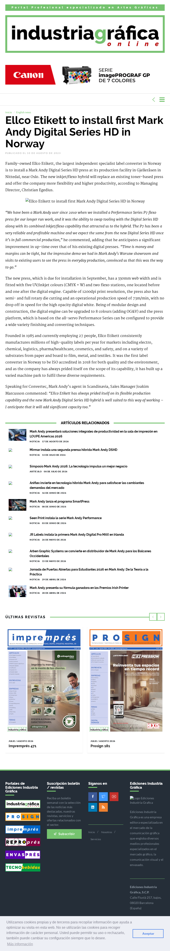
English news (23, 112)
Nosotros (106, 832)
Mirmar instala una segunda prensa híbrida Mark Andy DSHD (73, 450)
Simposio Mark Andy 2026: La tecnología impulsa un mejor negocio (78, 466)
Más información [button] (20, 944)
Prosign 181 (100, 746)
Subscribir (66, 834)
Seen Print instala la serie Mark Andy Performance (66, 518)
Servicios (96, 839)
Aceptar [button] (148, 933)
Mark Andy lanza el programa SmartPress (59, 501)
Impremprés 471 (22, 746)
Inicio (8, 112)
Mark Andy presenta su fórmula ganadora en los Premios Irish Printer (79, 588)
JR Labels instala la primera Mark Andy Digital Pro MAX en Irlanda (77, 534)
